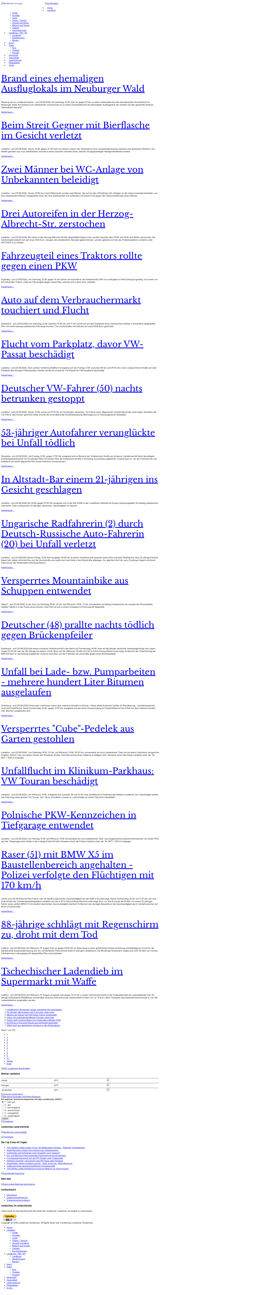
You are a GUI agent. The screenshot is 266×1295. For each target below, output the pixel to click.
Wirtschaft (13, 55)
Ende (9, 1063)
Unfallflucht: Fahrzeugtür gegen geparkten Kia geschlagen (34, 1009)
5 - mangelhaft (11, 1113)
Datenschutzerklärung (17, 1197)
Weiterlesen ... (7, 112)
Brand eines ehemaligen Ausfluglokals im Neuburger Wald (73, 83)
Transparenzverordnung (18, 1200)
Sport (11, 43)
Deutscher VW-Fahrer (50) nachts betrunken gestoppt (71, 393)
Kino (14, 48)
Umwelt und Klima (20, 23)
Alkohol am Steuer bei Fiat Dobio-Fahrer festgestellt (32, 1015)
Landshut (51, 10)
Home (50, 8)
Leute (14, 18)
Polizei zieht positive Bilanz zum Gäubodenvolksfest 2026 (34, 1020)
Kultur (11, 45)
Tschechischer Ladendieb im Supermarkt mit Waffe (62, 976)
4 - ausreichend (11, 1110)
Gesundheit (14, 58)
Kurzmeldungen (19, 30)
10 (8, 1058)
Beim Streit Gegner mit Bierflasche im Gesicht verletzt (75, 130)
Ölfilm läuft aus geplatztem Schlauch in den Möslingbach (33, 1025)
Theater (15, 50)
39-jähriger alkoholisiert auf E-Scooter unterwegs (30, 1012)
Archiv (11, 65)
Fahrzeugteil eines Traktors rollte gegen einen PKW (71, 261)
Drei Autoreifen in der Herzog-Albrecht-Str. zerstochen (67, 219)
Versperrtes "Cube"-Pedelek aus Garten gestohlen (67, 734)
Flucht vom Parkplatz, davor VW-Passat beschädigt (72, 349)
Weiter (10, 1061)
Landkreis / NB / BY (18, 33)
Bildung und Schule (20, 25)
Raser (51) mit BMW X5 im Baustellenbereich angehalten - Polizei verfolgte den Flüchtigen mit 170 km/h (77, 870)
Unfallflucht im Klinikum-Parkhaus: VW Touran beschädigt (77, 776)
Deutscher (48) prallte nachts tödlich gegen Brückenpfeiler (77, 630)
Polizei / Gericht (19, 20)
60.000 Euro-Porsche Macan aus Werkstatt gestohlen (32, 1022)
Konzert (15, 53)
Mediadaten (14, 63)
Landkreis (16, 35)
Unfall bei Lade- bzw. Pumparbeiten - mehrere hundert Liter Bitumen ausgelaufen (78, 682)
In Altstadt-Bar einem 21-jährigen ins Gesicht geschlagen (79, 484)
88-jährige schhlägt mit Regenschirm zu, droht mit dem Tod (79, 929)
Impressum (12, 1195)
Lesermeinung (15, 60)
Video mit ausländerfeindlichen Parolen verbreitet (30, 1017)
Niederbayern (18, 38)
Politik (15, 13)
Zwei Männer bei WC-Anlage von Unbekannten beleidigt (72, 174)
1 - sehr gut (9, 1102)
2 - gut (7, 1104)
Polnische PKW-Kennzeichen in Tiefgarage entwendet (68, 820)
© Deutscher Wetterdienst (12, 1094)
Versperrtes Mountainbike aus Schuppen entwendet (64, 586)
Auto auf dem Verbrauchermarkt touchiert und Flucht (71, 305)
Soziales (16, 15)
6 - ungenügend (12, 1116)
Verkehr (15, 28)
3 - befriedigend (12, 1107)
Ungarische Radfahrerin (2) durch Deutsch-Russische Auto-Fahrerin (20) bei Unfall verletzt (72, 534)
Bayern (15, 40)
